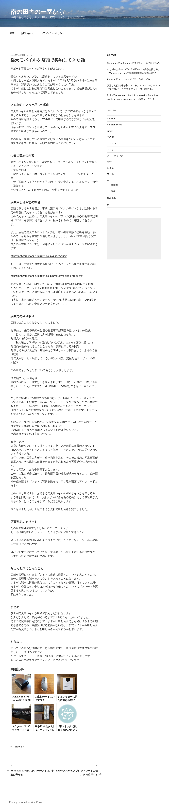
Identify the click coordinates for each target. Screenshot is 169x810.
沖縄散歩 (111, 198)
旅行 (109, 162)
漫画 (113, 191)
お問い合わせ (28, 33)
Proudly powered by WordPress (25, 802)
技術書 (114, 185)
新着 (12, 33)
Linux (110, 131)
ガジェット (19, 747)
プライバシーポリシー (52, 33)
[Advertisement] (134, 238)
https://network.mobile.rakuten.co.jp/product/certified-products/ (47, 276)
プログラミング (115, 155)
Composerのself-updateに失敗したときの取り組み (133, 63)
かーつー (30, 55)
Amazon (111, 118)
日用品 (110, 168)
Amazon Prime (114, 124)
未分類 (110, 174)
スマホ (110, 149)
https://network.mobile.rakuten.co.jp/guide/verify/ (39, 256)
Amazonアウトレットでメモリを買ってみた (129, 79)
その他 (110, 137)
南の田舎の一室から (38, 11)
